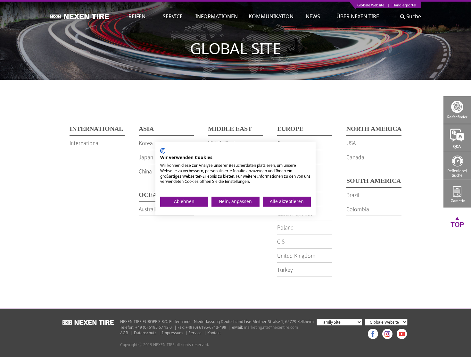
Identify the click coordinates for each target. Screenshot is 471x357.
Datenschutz (145, 333)
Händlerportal (404, 5)
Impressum (172, 333)
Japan (146, 157)
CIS (281, 241)
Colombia (357, 209)
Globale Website (370, 5)
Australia (149, 209)
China (145, 171)
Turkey (285, 269)
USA (351, 143)
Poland (285, 227)
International (85, 143)
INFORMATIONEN (216, 16)
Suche (413, 16)
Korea (146, 143)
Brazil (352, 195)
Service (195, 333)
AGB (124, 333)
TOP (457, 221)
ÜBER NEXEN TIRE (357, 16)
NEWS (315, 16)
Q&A (457, 138)
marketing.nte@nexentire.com (271, 327)
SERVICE (173, 16)
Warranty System (457, 194)
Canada (355, 157)
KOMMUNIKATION (271, 16)
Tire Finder (457, 110)
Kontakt (214, 333)
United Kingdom (296, 255)
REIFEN (136, 16)
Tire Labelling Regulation (457, 166)
